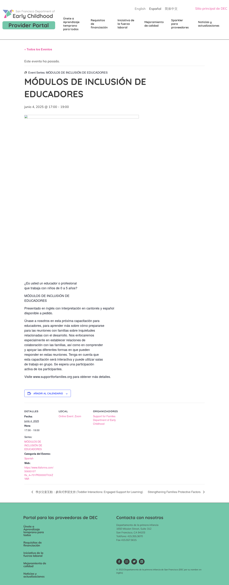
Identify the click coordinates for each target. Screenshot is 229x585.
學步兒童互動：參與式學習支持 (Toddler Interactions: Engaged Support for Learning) (89, 492)
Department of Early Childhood (104, 421)
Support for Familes (104, 416)
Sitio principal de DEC (211, 8)
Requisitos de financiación (99, 23)
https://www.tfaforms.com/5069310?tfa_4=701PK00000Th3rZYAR (38, 473)
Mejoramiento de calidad (154, 23)
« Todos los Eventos (38, 49)
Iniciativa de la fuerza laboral (126, 23)
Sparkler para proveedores (180, 23)
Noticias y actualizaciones (208, 23)
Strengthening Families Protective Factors (174, 492)
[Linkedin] (142, 561)
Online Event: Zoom (70, 416)
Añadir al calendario (48, 393)
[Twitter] (134, 561)
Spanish (28, 458)
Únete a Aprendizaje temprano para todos (71, 24)
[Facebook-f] (119, 561)
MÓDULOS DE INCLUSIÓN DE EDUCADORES (33, 445)
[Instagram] (127, 561)
